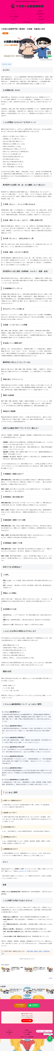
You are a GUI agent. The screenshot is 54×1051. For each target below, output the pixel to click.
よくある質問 (27, 1034)
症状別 (44, 1032)
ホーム (9, 1030)
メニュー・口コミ (45, 1030)
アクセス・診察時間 (27, 1032)
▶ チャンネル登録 (27, 1020)
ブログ (9, 1034)
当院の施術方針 (9, 1032)
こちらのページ (22, 871)
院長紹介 (27, 1030)
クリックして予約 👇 (48, 1034)
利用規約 (33, 1040)
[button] (50, 970)
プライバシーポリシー (24, 1040)
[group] (12, 970)
